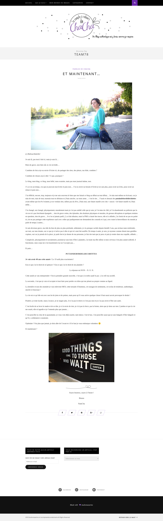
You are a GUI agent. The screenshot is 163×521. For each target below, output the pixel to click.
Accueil (28, 3)
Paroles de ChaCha (81, 69)
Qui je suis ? (40, 3)
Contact (90, 3)
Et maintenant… (81, 73)
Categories (78, 3)
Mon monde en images (60, 3)
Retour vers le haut (127, 517)
